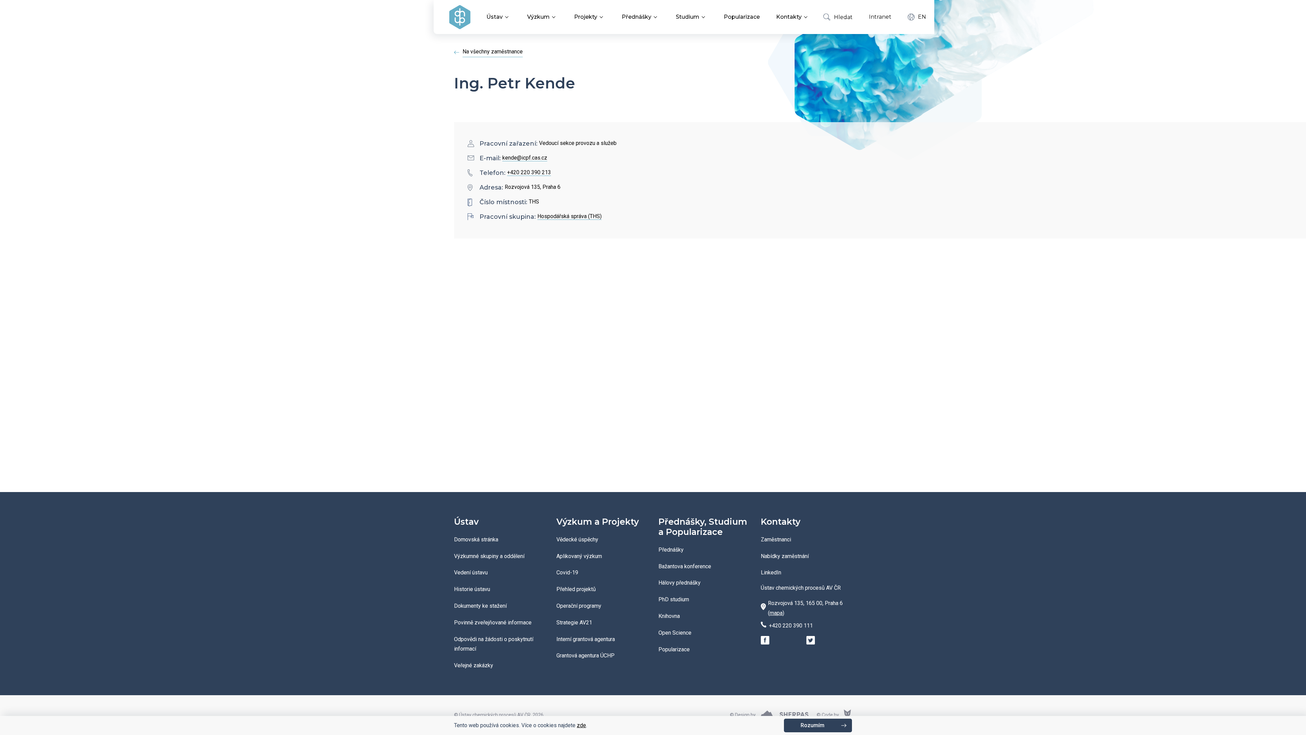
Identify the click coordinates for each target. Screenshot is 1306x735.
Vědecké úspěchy (577, 539)
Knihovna (669, 616)
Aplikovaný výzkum (579, 556)
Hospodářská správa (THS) (569, 216)
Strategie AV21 (574, 622)
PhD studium (673, 599)
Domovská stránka (476, 539)
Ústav (494, 17)
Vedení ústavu (471, 572)
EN (922, 17)
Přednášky (636, 17)
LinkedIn (771, 572)
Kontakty (789, 17)
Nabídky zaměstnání (785, 556)
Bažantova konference (684, 566)
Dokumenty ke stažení (480, 606)
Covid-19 (567, 572)
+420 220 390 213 (529, 172)
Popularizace (742, 17)
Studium (687, 17)
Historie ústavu (472, 589)
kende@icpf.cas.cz (524, 157)
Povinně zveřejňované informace (493, 622)
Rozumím (812, 725)
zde (581, 725)
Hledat (843, 17)
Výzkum (538, 17)
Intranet (880, 17)
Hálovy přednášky (679, 582)
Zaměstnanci (776, 539)
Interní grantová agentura (585, 639)
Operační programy (578, 606)
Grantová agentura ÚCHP (585, 655)
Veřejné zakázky (473, 665)
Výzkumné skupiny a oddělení (489, 556)
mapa (776, 613)
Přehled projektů (576, 589)
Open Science (674, 633)
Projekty (585, 17)
